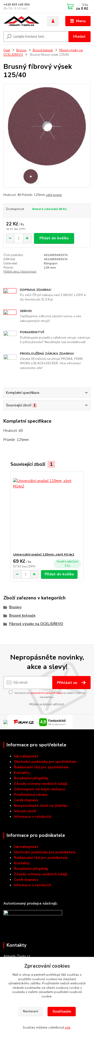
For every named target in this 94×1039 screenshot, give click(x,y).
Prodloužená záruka (30, 794)
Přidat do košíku (54, 238)
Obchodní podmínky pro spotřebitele (45, 761)
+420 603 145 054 (16, 5)
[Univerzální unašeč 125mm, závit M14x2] (47, 512)
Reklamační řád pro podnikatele (41, 857)
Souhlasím (61, 1011)
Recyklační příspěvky (31, 778)
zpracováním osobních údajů (46, 693)
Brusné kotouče (43, 50)
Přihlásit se (67, 682)
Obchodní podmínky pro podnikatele (45, 852)
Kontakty (22, 772)
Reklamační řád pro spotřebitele (41, 767)
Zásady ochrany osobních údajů (40, 783)
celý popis (54, 195)
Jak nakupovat (26, 756)
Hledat (79, 36)
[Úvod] (21, 21)
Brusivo (21, 50)
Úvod (6, 50)
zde (67, 1027)
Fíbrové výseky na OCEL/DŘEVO (36, 624)
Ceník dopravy (26, 800)
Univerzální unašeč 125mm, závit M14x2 (43, 554)
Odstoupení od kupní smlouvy (39, 789)
